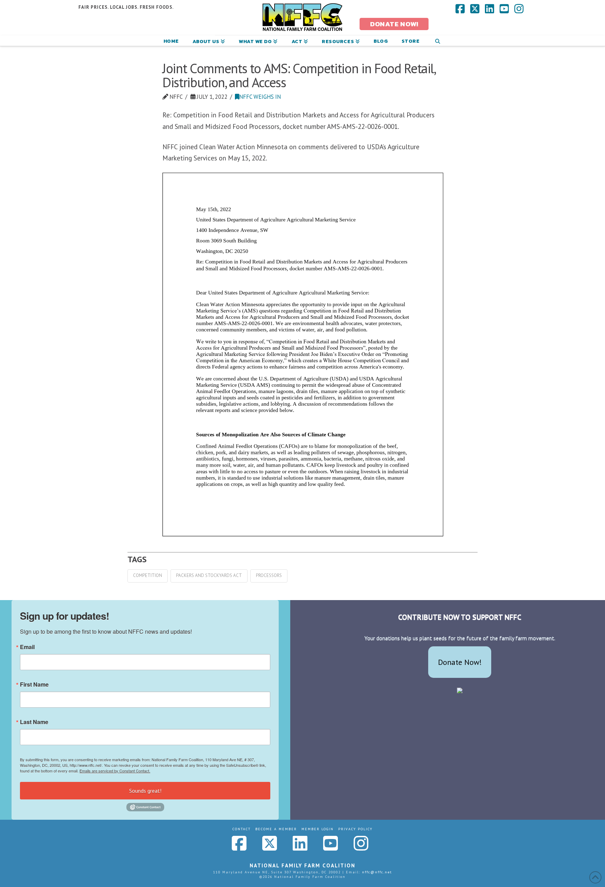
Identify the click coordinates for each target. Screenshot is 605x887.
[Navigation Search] (437, 40)
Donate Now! (460, 662)
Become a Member (276, 829)
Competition (147, 575)
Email (27, 647)
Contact (241, 829)
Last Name (34, 722)
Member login (317, 829)
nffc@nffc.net (377, 872)
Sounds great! (145, 790)
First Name (34, 684)
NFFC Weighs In (260, 97)
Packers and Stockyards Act (209, 575)
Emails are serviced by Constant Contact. (114, 770)
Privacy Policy (355, 829)
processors (269, 575)
